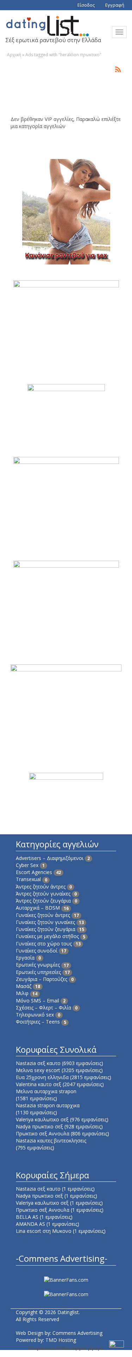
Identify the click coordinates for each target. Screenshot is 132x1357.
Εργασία (25, 957)
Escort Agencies (34, 872)
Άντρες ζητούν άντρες (40, 886)
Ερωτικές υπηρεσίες (38, 972)
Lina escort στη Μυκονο (43, 1231)
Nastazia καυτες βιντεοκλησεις (51, 1140)
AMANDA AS (30, 1224)
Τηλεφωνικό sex (35, 1014)
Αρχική (14, 55)
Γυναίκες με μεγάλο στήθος (47, 936)
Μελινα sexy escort (38, 1070)
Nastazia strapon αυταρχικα (48, 1105)
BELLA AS (27, 1216)
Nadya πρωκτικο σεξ (39, 1126)
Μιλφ (22, 993)
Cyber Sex (27, 865)
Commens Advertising (77, 1333)
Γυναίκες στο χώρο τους (44, 943)
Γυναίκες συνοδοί (36, 950)
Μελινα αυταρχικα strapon (46, 1091)
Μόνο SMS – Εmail (37, 1000)
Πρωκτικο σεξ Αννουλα (42, 1133)
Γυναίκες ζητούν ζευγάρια (45, 929)
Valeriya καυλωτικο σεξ (42, 1119)
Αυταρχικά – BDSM (38, 907)
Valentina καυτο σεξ (38, 1084)
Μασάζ (23, 986)
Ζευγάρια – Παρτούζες (41, 979)
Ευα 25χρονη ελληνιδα (42, 1077)
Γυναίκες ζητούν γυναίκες (45, 922)
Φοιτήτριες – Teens (38, 1021)
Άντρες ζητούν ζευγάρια (43, 900)
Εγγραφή (114, 5)
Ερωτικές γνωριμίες (38, 964)
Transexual (28, 879)
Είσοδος (85, 5)
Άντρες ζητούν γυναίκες (43, 893)
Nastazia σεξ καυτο (38, 1063)
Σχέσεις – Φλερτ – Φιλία (43, 1007)
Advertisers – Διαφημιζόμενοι (49, 858)
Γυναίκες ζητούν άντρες (43, 915)
